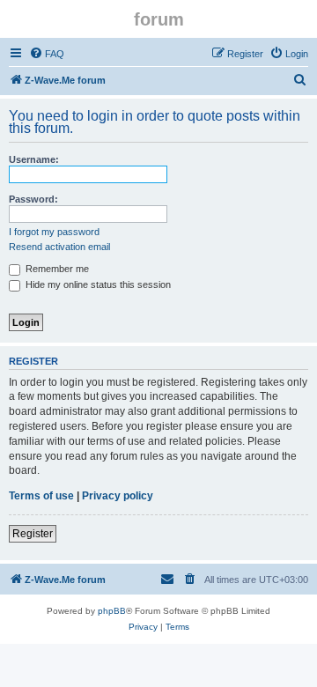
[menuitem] (46, 53)
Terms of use (41, 496)
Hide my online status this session (97, 284)
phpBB (112, 611)
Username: (34, 159)
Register (32, 534)
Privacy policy (117, 496)
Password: (33, 199)
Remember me (56, 268)
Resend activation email (59, 246)
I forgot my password (54, 231)
